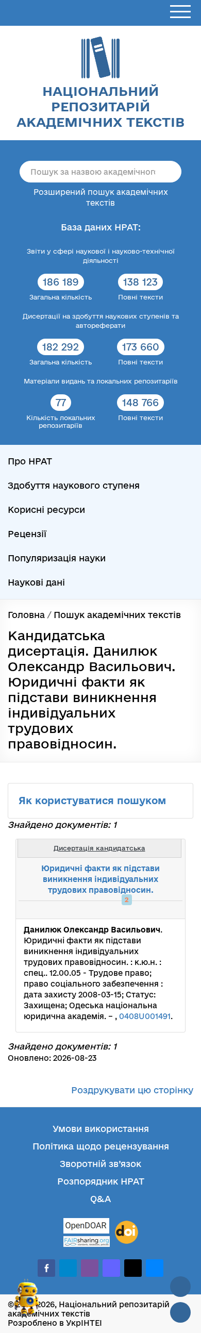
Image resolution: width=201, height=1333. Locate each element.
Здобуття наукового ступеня (74, 485)
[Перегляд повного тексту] (124, 910)
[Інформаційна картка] (135, 910)
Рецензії (27, 534)
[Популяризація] (169, 910)
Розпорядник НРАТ (100, 1181)
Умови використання (101, 1129)
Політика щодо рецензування (100, 1146)
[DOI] (126, 1232)
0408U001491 (145, 1016)
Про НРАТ (30, 461)
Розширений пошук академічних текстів (101, 197)
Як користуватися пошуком (94, 800)
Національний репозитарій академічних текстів (100, 106)
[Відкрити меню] (180, 12)
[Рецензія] (158, 910)
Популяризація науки (57, 558)
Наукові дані (36, 582)
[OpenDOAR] (86, 1227)
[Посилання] (146, 910)
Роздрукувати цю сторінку (132, 1090)
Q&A (100, 1199)
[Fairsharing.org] (86, 1241)
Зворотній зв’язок (100, 1164)
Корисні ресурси (46, 509)
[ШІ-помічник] (26, 1301)
